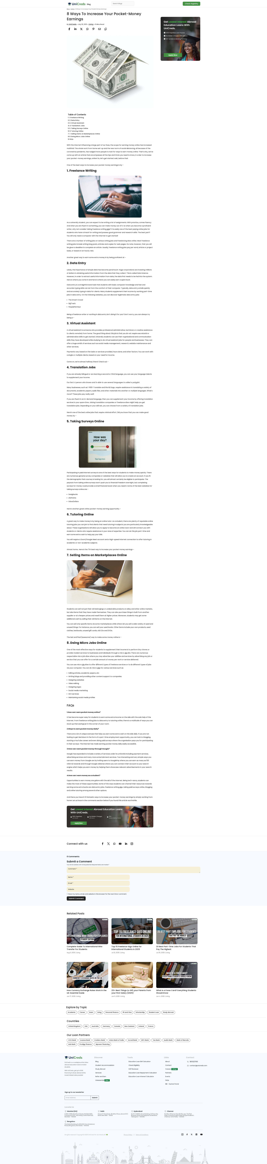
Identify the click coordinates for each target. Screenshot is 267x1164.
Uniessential (99, 1080)
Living (72, 9)
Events (167, 1076)
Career (82, 1012)
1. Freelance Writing (76, 118)
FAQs (71, 139)
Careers (168, 1069)
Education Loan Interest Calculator (141, 1076)
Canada (117, 1026)
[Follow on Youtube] (120, 843)
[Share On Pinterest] (93, 29)
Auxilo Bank (168, 1040)
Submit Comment (76, 898)
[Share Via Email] (99, 29)
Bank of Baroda (183, 1040)
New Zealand (129, 1026)
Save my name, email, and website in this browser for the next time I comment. (97, 894)
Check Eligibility (191, 3)
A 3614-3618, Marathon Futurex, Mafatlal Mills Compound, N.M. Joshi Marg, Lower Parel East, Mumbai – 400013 (79, 1115)
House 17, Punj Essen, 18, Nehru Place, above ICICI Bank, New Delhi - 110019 (113, 1114)
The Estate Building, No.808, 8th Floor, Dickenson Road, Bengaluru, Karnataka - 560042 (80, 1124)
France (150, 1026)
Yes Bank (156, 1040)
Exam (91, 1012)
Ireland (141, 1026)
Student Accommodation (104, 1065)
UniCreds (72, 24)
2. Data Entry (74, 120)
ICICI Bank (72, 1040)
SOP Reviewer (133, 1069)
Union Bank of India (116, 1040)
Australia (95, 1026)
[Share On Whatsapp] (87, 29)
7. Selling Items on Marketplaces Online (84, 134)
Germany (106, 1026)
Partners (168, 1073)
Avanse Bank (85, 1040)
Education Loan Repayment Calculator (143, 1073)
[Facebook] (187, 1135)
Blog (68, 9)
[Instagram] (182, 1134)
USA (86, 1026)
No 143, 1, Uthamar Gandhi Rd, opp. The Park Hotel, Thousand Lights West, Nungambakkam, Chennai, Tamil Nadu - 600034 (179, 1115)
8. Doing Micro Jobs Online (79, 136)
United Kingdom (74, 1026)
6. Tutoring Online (76, 131)
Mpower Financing (103, 1044)
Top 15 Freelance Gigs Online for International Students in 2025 (126, 947)
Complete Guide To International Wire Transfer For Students (84, 947)
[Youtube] (201, 1135)
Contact (168, 1065)
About (167, 1061)
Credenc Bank (99, 1040)
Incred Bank (132, 1040)
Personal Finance (112, 1012)
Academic (72, 1012)
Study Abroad (168, 1012)
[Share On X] (81, 29)
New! (107, 1080)
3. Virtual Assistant (76, 123)
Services (98, 1073)
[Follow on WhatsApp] (114, 843)
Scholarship (140, 1012)
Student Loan (154, 1012)
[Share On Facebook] (69, 29)
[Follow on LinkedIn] (125, 843)
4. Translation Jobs (77, 126)
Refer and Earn (100, 1076)
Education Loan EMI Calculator (140, 1061)
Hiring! (174, 1069)
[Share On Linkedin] (75, 29)
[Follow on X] (108, 843)
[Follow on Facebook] (102, 843)
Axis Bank (71, 1044)
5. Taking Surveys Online (78, 128)
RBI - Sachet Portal (172, 1084)
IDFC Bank (145, 1040)
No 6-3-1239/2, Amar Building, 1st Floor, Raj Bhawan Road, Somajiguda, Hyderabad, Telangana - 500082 (144, 1115)
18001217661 (194, 1062)
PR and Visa (127, 1012)
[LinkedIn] (196, 1135)
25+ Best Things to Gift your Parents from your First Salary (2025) (131, 991)
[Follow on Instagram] (131, 843)
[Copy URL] (105, 29)
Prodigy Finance (86, 1044)
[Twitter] (191, 1135)
